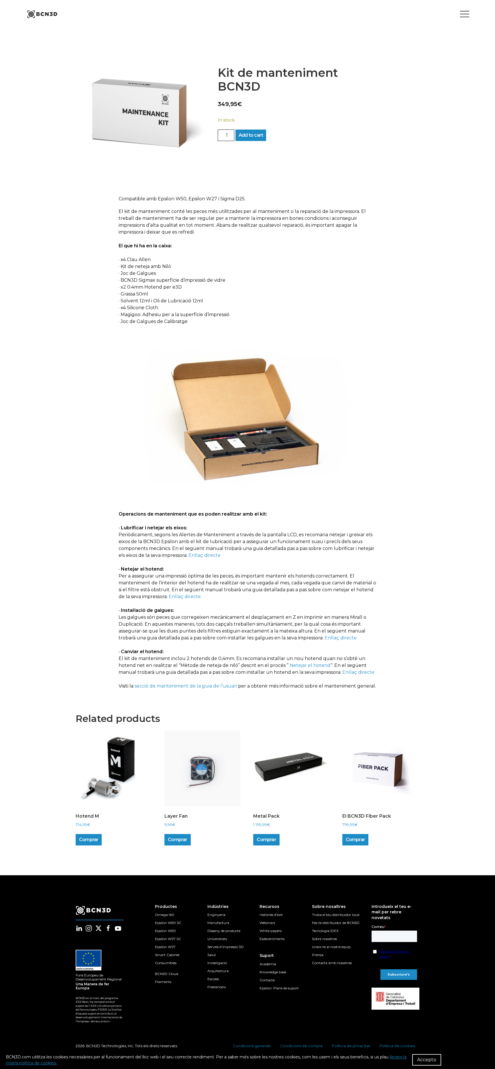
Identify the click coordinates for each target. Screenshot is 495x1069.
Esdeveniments (272, 939)
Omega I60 (164, 915)
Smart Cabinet (167, 955)
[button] (141, 115)
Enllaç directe (204, 555)
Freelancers (216, 987)
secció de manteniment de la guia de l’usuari (186, 686)
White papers (271, 931)
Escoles (213, 979)
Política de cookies (397, 1045)
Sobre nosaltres (324, 939)
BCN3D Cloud (166, 974)
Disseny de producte (223, 931)
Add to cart (251, 135)
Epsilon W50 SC (168, 923)
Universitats (217, 939)
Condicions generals (252, 1045)
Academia (268, 964)
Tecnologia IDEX (325, 931)
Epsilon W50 (165, 931)
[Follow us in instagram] (88, 928)
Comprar (88, 839)
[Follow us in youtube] (118, 928)
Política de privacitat (351, 1045)
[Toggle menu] (464, 14)
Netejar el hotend (310, 665)
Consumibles (165, 963)
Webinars (267, 923)
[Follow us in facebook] (108, 928)
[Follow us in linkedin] (79, 928)
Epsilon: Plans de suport (279, 988)
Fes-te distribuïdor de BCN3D (336, 923)
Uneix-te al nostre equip (331, 947)
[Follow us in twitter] (98, 928)
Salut (211, 955)
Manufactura (218, 923)
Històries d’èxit (271, 915)
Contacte (267, 980)
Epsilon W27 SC (168, 939)
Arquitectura (218, 971)
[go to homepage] (42, 14)
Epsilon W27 (165, 947)
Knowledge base (273, 972)
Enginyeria (216, 915)
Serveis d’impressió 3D (225, 947)
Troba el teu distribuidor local (336, 915)
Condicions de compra (301, 1045)
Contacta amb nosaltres (332, 963)
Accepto (426, 1059)
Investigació (217, 963)
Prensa (317, 955)
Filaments (163, 982)
